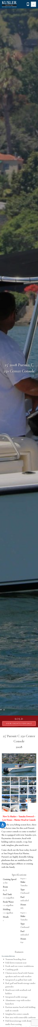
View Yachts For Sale (19, 723)
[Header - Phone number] (28, 4)
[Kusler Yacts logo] (9, 4)
